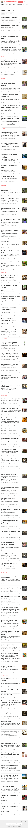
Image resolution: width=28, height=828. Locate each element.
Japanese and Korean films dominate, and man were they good (10, 810)
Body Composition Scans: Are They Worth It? (10, 251)
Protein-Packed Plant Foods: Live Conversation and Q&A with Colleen (11, 701)
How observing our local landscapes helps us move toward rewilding (10, 122)
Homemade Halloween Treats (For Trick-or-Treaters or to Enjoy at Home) (10, 633)
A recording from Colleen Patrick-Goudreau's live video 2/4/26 (8, 332)
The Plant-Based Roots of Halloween (8, 667)
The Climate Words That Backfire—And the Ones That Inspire (10, 775)
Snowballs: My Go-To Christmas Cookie (10, 439)
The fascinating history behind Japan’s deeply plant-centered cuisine (9, 234)
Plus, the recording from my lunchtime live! (11, 279)
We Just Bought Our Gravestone (10, 198)
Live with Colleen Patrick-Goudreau (11, 329)
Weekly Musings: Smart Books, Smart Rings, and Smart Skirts (9, 60)
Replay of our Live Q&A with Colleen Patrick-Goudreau (11, 385)
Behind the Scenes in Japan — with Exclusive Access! (10, 209)
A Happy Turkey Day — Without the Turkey (10, 510)
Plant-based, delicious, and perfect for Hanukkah (9, 431)
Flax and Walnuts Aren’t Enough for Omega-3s (10, 597)
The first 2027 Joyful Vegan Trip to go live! (10, 192)
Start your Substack (11, 824)
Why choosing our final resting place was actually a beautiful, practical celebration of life (10, 201)
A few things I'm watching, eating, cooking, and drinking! (10, 659)
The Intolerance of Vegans (8, 644)
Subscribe (20, 1)
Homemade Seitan (6, 721)
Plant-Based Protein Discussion (9, 765)
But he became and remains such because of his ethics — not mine (10, 693)
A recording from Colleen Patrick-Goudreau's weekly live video (8, 535)
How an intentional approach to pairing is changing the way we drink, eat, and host (10, 40)
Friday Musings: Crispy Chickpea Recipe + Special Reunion (10, 276)
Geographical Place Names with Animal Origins (9, 95)
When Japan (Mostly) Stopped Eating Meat (9, 231)
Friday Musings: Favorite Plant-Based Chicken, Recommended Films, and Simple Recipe (9, 655)
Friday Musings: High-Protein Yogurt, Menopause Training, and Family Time (10, 754)
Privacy (15, 821)
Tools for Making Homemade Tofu (10, 731)
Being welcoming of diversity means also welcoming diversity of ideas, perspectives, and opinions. (10, 646)
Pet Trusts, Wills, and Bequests (9, 17)
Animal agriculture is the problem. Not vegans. (9, 300)
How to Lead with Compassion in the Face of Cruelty (10, 354)
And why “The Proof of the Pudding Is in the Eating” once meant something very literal (11, 410)
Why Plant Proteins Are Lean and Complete (10, 679)
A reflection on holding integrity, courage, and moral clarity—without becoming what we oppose (10, 357)
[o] (25, 277)
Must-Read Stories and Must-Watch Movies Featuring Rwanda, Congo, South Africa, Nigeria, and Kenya (10, 746)
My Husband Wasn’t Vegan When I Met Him (10, 690)
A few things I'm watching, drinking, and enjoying (10, 346)
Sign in (25, 1)
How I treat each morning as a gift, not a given (10, 289)
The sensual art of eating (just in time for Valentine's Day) (10, 322)
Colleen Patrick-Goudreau (9, 20)
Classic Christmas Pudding (8, 449)
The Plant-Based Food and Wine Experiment (9, 37)
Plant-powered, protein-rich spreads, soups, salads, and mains (11, 524)
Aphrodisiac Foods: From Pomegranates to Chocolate (8, 319)
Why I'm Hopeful (5, 712)
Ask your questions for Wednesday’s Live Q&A (7, 543)
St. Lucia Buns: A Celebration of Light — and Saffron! (9, 418)
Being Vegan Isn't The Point (8, 47)
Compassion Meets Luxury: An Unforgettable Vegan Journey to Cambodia (10, 156)
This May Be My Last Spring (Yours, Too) (10, 220)
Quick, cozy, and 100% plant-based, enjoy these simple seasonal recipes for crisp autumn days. (10, 637)
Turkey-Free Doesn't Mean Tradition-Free (8, 499)
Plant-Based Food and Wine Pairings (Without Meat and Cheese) (8, 83)
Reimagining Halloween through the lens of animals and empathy (11, 589)
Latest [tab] (3, 13)
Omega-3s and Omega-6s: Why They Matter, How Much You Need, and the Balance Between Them (10, 609)
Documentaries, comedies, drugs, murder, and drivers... (10, 799)
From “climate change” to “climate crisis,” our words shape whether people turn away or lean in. (11, 779)
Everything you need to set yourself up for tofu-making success (10, 733)
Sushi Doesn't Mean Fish (8, 176)
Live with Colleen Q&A (7, 553)
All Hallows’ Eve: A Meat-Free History (9, 669)
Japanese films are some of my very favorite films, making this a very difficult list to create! (11, 788)
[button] (2, 4)
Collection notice (23, 821)
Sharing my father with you (7, 27)
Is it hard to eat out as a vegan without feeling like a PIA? (9, 378)
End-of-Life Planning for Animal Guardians (10, 19)
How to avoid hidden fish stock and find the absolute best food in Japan (11, 169)
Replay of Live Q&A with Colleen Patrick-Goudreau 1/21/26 (9, 365)
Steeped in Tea (5, 241)
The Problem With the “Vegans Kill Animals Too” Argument (10, 297)
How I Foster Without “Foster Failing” (9, 564)
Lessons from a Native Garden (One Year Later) (11, 262)
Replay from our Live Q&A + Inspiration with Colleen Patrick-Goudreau (10, 476)
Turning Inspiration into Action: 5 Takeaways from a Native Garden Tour (10, 118)
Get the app (19, 824)
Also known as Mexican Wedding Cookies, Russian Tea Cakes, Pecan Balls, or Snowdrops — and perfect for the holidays (10, 442)
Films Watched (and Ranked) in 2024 (9, 807)
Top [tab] (6, 13)
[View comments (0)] (9, 54)
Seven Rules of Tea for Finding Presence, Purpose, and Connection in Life (10, 147)
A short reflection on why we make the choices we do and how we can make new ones (10, 502)
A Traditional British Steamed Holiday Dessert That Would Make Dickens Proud (10, 451)
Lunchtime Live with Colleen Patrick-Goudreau (9, 308)
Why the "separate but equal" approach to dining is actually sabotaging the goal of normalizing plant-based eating (10, 136)
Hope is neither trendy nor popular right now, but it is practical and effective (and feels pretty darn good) (10, 714)
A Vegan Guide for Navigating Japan (9, 166)
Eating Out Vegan (6, 375)
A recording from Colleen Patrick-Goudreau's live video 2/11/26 (8, 311)
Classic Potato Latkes (7, 429)
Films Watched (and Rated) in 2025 (10, 399)
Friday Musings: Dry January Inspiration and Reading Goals (9, 343)
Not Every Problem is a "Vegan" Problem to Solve (9, 576)
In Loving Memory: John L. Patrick (10, 25)
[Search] (25, 13)
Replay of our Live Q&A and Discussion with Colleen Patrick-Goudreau (10, 460)
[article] (14, 20)
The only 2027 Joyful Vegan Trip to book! (10, 159)
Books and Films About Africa (9, 743)
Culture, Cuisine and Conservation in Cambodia (10, 189)
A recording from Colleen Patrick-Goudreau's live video (8, 368)
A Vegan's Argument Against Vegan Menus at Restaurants (9, 133)
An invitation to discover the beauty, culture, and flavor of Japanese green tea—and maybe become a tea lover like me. (10, 243)
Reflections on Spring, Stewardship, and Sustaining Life (10, 223)
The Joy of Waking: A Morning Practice (9, 286)
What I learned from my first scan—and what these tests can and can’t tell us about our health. (10, 254)
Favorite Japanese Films (7, 786)
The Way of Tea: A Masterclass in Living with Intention (10, 144)
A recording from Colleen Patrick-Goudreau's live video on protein (8, 768)
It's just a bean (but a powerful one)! (9, 72)
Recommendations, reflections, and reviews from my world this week (11, 64)
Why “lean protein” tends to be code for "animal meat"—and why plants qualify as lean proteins (10, 682)
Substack (8, 826)
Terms (19, 821)
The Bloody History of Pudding (9, 408)
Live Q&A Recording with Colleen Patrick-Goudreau (10, 488)
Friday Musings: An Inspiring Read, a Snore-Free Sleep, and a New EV (10, 106)
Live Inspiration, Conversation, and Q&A (10, 532)
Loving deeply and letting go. (7, 566)
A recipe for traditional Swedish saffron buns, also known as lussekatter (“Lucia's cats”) (10, 422)
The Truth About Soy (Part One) (9, 71)
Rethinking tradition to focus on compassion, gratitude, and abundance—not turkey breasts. (10, 513)
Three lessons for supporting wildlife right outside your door (10, 265)
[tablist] (7, 13)
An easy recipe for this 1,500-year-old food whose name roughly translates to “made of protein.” (11, 724)
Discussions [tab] (11, 13)
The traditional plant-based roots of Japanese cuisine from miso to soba (9, 179)
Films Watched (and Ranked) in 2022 (9, 796)
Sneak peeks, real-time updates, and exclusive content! (9, 212)
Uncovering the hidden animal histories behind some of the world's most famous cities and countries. (10, 98)
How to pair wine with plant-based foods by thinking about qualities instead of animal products (11, 87)
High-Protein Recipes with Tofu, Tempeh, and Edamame (9, 521)
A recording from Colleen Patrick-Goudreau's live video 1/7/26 (8, 389)
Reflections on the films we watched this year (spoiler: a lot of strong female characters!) (10, 401)
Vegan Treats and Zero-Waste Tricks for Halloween (9, 621)
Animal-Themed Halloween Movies (10, 587)
